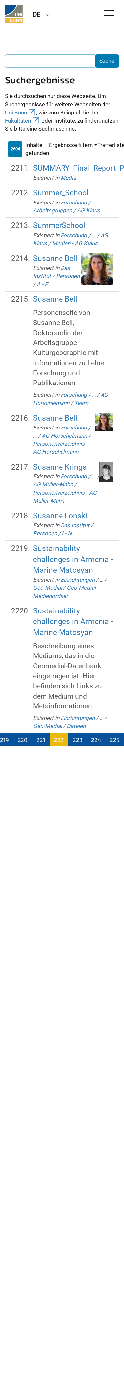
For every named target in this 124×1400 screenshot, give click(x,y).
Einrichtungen (78, 579)
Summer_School (61, 192)
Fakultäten (18, 120)
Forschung (74, 202)
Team (81, 403)
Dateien (76, 726)
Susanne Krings (60, 467)
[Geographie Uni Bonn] (14, 14)
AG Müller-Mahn (53, 484)
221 (40, 739)
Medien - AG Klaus (75, 243)
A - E (42, 284)
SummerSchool (59, 225)
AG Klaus (88, 210)
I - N (67, 533)
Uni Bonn (16, 112)
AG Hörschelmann (64, 435)
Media (68, 177)
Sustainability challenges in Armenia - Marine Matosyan (73, 559)
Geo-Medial (47, 587)
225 (114, 739)
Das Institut (75, 525)
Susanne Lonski (60, 515)
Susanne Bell (55, 258)
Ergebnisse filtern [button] (71, 145)
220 (22, 739)
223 (77, 739)
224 (96, 739)
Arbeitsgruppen (52, 210)
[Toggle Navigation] (109, 13)
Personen (68, 276)
